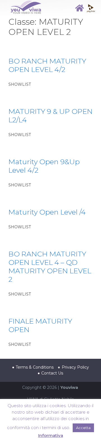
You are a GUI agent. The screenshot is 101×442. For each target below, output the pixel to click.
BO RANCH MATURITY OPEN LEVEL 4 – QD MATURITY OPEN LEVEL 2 (49, 266)
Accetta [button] (83, 427)
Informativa (50, 435)
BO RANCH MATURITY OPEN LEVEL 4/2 (47, 65)
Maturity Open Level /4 (47, 212)
